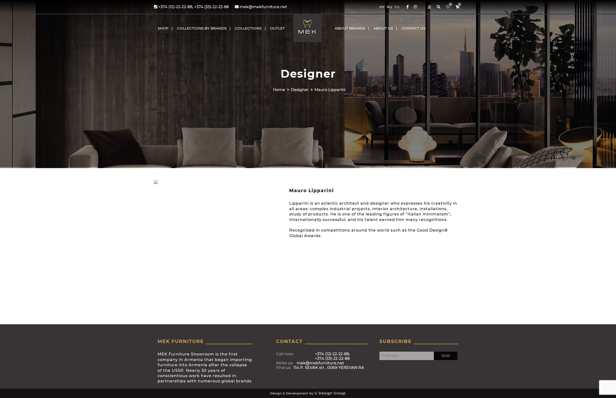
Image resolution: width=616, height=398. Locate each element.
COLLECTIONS (248, 28)
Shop (163, 28)
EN (396, 7)
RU (390, 7)
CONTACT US (413, 28)
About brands (350, 28)
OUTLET (277, 28)
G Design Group (330, 393)
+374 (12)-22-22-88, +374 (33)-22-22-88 (193, 7)
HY (382, 7)
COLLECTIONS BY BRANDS (201, 28)
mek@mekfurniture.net (263, 7)
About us (383, 28)
